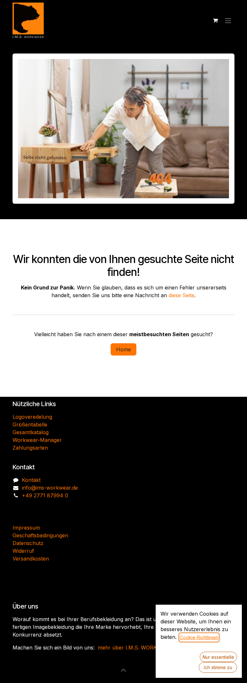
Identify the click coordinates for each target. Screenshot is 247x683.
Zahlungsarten (30, 447)
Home (123, 349)
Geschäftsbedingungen (40, 535)
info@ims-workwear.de (50, 487)
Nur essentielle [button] (218, 657)
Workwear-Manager (37, 440)
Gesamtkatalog (31, 432)
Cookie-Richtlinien (199, 637)
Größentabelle (30, 424)
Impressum (26, 527)
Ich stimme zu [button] (218, 667)
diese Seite (181, 295)
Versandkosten (31, 558)
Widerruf (23, 551)
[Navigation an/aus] (228, 20)
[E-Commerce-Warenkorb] (215, 20)
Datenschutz (28, 543)
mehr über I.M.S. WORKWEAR (135, 647)
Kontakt (31, 480)
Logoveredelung (32, 417)
